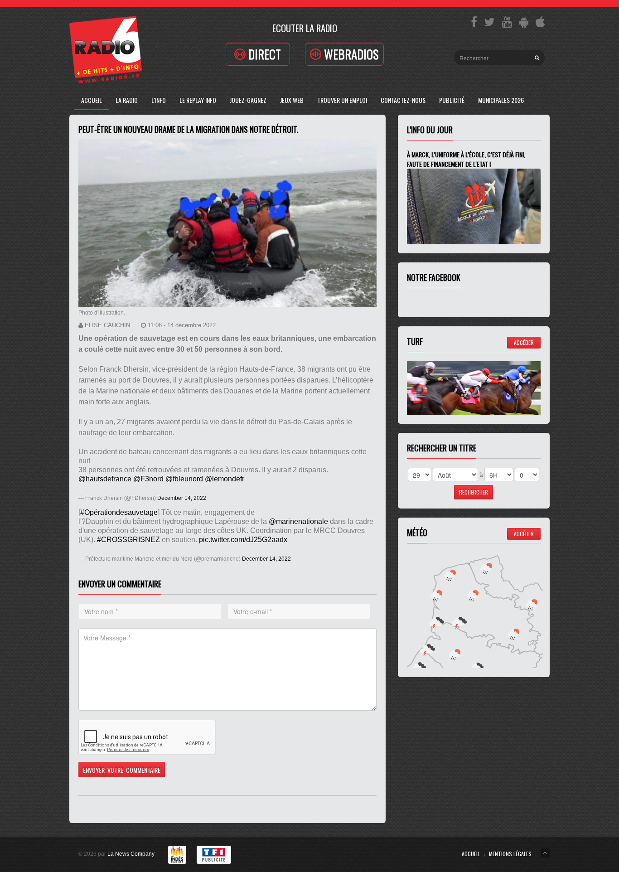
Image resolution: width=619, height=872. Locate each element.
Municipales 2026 (501, 100)
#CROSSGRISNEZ (128, 539)
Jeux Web (292, 100)
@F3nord (148, 479)
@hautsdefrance (104, 479)
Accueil (91, 100)
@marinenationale (298, 521)
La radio (127, 100)
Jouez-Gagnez (248, 100)
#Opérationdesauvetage (119, 512)
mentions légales (510, 853)
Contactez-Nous (403, 100)
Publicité (451, 100)
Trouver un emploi (342, 100)
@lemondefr (224, 479)
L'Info (158, 100)
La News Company (131, 854)
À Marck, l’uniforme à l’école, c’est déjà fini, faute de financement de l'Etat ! (466, 159)
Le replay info (197, 100)
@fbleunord (184, 479)
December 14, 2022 (181, 498)
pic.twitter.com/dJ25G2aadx (243, 539)
